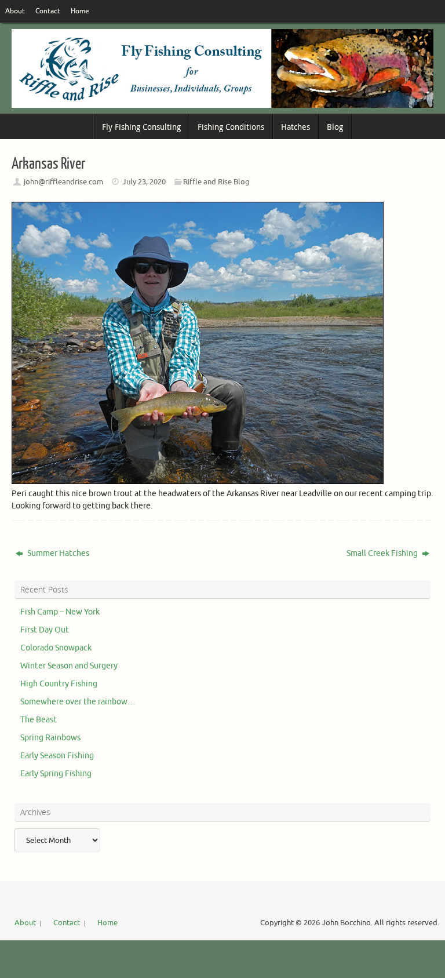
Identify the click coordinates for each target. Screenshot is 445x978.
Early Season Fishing (57, 756)
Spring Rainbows (50, 738)
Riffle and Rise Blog (216, 182)
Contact (47, 11)
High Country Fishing (58, 684)
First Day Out (44, 630)
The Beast (38, 720)
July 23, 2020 (144, 182)
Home (80, 11)
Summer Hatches (57, 553)
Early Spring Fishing (56, 774)
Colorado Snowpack (56, 648)
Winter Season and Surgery (69, 666)
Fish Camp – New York (60, 612)
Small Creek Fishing (383, 553)
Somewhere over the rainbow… (78, 702)
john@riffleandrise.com (63, 182)
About (15, 11)
